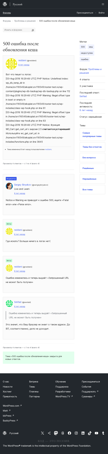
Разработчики (62, 391)
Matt (7, 410)
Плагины (34, 391)
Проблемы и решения (25, 21)
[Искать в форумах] (32, 30)
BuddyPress (10, 420)
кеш (91, 47)
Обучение (60, 381)
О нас (6, 381)
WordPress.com (12, 405)
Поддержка (61, 386)
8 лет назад (23, 65)
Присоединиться (91, 381)
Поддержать (90, 391)
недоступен (87, 53)
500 (83, 47)
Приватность (10, 396)
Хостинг (7, 391)
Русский (13, 433)
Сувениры (88, 396)
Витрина (33, 381)
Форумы (7, 13)
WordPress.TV (64, 396)
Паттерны (34, 396)
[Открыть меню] (103, 4)
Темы (32, 386)
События (86, 386)
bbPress (8, 415)
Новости (7, 386)
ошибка (84, 59)
